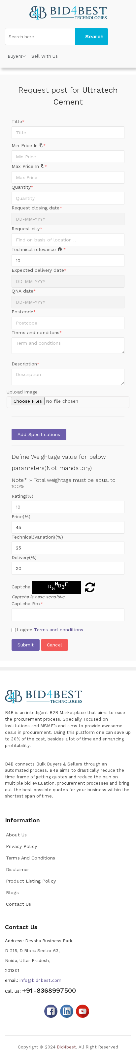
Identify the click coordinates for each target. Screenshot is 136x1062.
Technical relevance (39, 249)
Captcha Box (27, 603)
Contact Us (18, 904)
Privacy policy (21, 846)
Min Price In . (29, 145)
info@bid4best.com (33, 980)
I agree (50, 629)
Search (94, 36)
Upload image (22, 391)
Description (26, 363)
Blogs (12, 892)
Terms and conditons (37, 332)
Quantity (22, 187)
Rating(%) (22, 496)
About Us (16, 834)
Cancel (54, 644)
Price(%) (21, 516)
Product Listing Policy (31, 881)
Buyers (15, 56)
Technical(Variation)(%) (37, 537)
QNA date (24, 291)
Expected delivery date (39, 270)
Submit (25, 644)
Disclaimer (17, 869)
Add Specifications (38, 434)
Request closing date (37, 207)
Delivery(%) (24, 557)
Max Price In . (29, 166)
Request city (27, 228)
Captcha (21, 586)
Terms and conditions (58, 629)
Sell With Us (44, 56)
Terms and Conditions (30, 857)
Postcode (24, 311)
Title (18, 121)
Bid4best (66, 1047)
